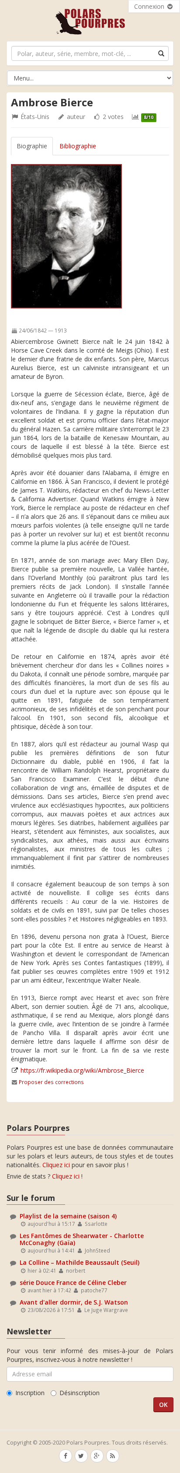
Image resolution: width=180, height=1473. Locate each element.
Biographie (32, 146)
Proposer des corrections (51, 1081)
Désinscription (79, 1393)
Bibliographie (77, 146)
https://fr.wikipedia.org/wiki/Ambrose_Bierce (82, 1070)
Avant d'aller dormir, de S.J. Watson (74, 1302)
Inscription (30, 1393)
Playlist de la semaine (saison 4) (68, 1216)
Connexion (150, 6)
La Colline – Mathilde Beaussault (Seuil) (79, 1262)
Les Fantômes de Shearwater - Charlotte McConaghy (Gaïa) (82, 1239)
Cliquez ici (56, 1165)
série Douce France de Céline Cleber (73, 1282)
